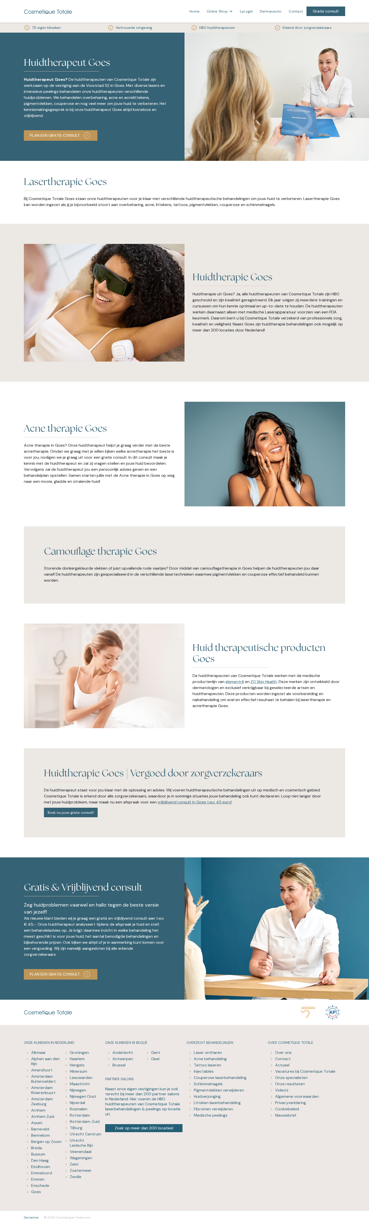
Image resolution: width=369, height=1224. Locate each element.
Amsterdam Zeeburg (42, 1101)
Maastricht (80, 1083)
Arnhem (38, 1110)
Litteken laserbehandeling (217, 1102)
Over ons (283, 1052)
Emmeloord (41, 1173)
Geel (155, 1058)
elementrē (234, 681)
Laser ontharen (208, 1052)
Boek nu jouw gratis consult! (71, 812)
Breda (36, 1147)
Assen (36, 1122)
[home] (48, 11)
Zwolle (75, 1176)
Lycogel (246, 11)
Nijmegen (78, 1090)
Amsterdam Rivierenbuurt (43, 1090)
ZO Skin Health (264, 681)
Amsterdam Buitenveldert (43, 1079)
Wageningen (81, 1158)
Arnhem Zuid (42, 1116)
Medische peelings (210, 1115)
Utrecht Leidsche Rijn (81, 1143)
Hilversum (78, 1071)
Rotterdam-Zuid (85, 1121)
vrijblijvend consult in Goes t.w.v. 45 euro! (195, 802)
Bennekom (40, 1135)
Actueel (282, 1065)
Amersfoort (41, 1070)
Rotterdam (80, 1115)
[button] (219, 11)
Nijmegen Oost (83, 1096)
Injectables (204, 1071)
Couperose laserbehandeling (220, 1077)
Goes (36, 1191)
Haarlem (77, 1058)
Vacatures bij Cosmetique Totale (305, 1071)
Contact (296, 11)
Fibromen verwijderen (213, 1109)
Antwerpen (122, 1058)
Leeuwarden (81, 1077)
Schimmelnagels (208, 1083)
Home (195, 11)
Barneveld (40, 1129)
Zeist (74, 1164)
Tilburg (76, 1127)
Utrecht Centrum (85, 1134)
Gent (155, 1052)
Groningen (79, 1052)
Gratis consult (326, 11)
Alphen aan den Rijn (45, 1061)
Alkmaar (38, 1052)
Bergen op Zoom (46, 1141)
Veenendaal (80, 1151)
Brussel (119, 1065)
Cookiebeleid (287, 1109)
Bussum (38, 1154)
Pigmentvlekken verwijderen (219, 1090)
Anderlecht (122, 1052)
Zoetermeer (81, 1170)
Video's (281, 1090)
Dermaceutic (271, 11)
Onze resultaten (290, 1083)
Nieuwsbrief (285, 1115)
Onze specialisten (291, 1077)
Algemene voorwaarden (297, 1096)
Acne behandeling (210, 1058)
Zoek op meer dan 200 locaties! (144, 1128)
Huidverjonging (207, 1096)
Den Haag (40, 1160)
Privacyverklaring (290, 1102)
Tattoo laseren (207, 1065)
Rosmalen (78, 1109)
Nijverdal (77, 1102)
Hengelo (77, 1065)
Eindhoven (40, 1166)
